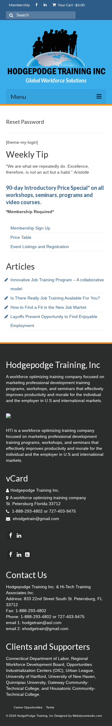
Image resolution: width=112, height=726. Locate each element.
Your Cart (71, 5)
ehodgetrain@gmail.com (35, 518)
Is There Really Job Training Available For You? (55, 298)
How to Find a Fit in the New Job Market (48, 307)
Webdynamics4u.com (87, 715)
